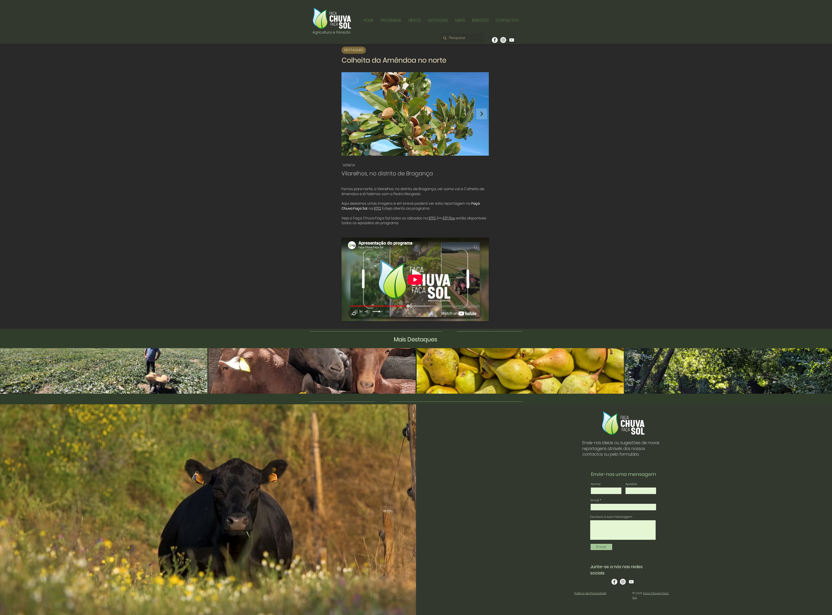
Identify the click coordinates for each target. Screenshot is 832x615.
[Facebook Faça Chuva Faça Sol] (614, 582)
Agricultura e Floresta (331, 32)
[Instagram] (503, 40)
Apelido (631, 484)
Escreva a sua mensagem (611, 516)
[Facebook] (495, 40)
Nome (596, 484)
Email (595, 500)
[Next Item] (481, 113)
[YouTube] (512, 40)
